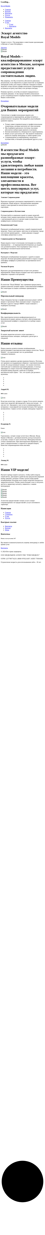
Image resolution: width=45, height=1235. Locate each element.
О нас (7, 22)
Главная (8, 9)
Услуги (7, 15)
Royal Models (5, 6)
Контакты (8, 13)
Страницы (8, 514)
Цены (7, 530)
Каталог (8, 11)
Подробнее (5, 101)
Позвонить (9, 17)
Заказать (4, 47)
